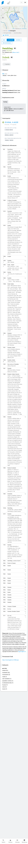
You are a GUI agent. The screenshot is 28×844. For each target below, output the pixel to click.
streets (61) (5, 670)
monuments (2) (6, 674)
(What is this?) (15, 52)
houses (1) (5, 685)
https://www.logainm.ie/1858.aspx (10, 660)
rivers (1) (4, 687)
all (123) (4, 668)
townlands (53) (6, 672)
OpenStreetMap (17, 32)
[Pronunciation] (14, 48)
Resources (24, 842)
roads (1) (4, 676)
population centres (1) (7, 680)
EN (25, 2)
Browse (10, 842)
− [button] (2, 11)
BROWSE (7, 35)
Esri (20, 28)
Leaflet (13, 28)
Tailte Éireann (24, 28)
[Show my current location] (3, 18)
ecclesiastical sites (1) (7, 682)
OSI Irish (5, 30)
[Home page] (2, 3)
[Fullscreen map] (3, 14)
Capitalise (7, 64)
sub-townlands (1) (6, 678)
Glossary (17, 842)
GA (21, 2)
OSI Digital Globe (7, 32)
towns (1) (4, 689)
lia (3, 73)
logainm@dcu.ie (22, 651)
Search (3, 842)
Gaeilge (5, 102)
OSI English (13, 30)
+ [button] (2, 9)
